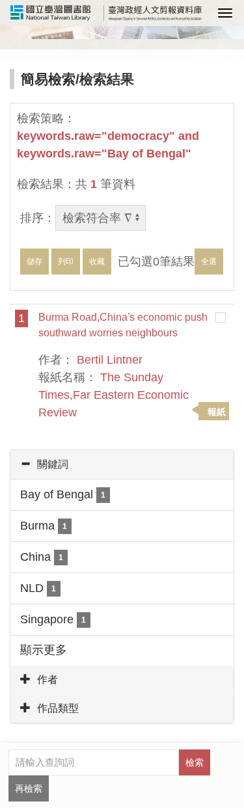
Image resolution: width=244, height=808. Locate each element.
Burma (43, 525)
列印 (66, 261)
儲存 (34, 261)
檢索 (194, 762)
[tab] (122, 464)
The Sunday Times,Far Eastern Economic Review (113, 395)
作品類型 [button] (58, 708)
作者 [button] (47, 679)
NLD (38, 588)
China (41, 556)
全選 (209, 261)
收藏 (97, 261)
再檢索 (28, 788)
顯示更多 (43, 649)
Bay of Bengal (62, 494)
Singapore (53, 619)
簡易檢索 (48, 79)
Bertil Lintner (109, 359)
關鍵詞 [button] (52, 464)
